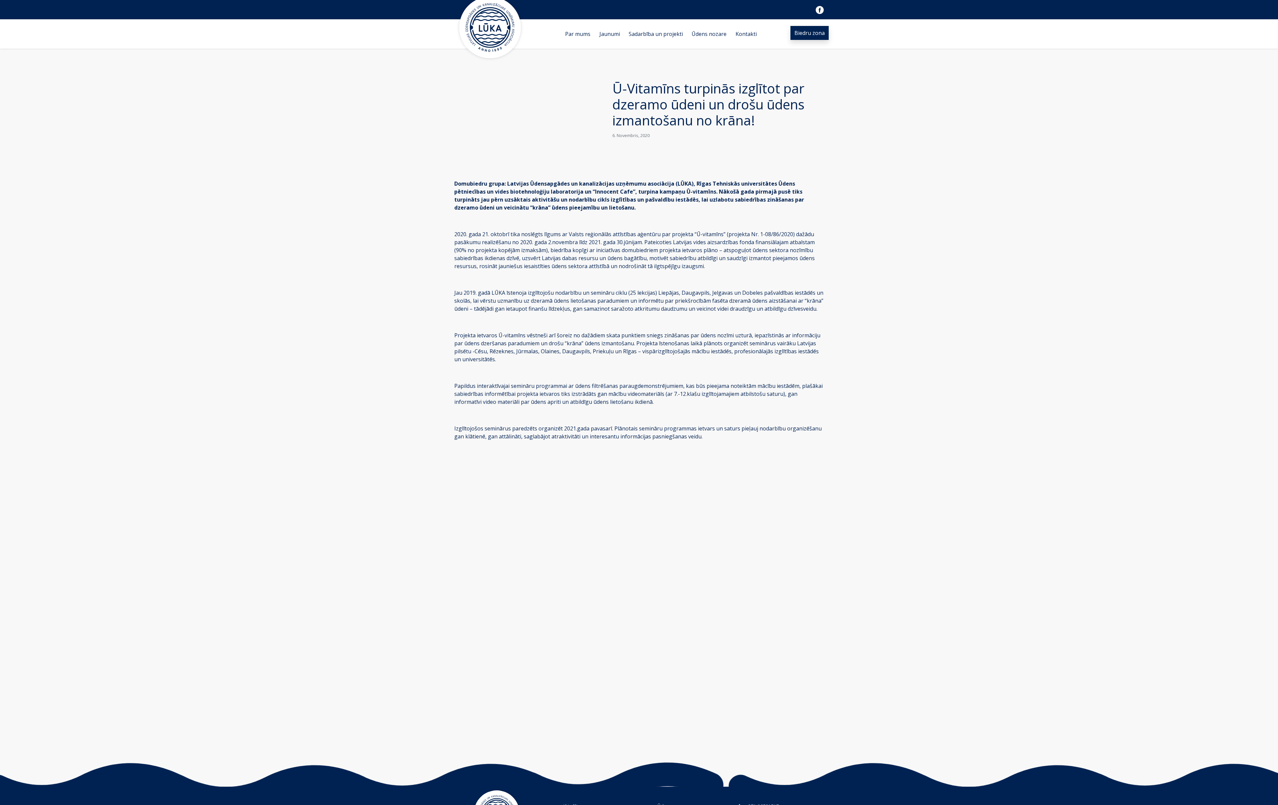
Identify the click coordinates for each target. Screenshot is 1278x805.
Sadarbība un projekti (656, 34)
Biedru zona (809, 33)
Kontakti (746, 34)
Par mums (577, 34)
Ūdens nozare (709, 34)
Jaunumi (609, 34)
